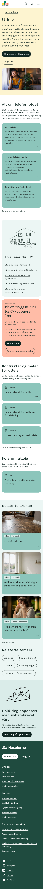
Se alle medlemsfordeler (20, 351)
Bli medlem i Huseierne (16, 54)
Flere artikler (8, 642)
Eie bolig (8, 658)
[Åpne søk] (32, 4)
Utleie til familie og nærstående (19, 284)
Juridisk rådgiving (10, 803)
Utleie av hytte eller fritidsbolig (19, 270)
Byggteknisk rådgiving (12, 808)
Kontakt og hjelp (9, 798)
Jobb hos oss (8, 777)
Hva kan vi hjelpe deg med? (19, 673)
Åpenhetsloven (9, 851)
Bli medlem (13, 343)
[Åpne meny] (38, 4)
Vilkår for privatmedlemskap (15, 839)
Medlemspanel (9, 817)
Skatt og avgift (27, 665)
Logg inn (8, 61)
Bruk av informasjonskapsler (15, 829)
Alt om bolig (11, 12)
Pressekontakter (9, 812)
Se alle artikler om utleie (13, 211)
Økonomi (8, 665)
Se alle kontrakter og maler (14, 448)
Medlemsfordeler (10, 786)
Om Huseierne (8, 772)
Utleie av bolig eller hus (16, 265)
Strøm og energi (27, 658)
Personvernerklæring (11, 834)
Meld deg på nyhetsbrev (17, 734)
